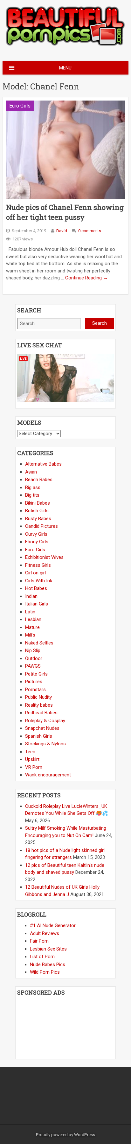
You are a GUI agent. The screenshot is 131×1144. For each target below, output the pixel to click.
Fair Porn (39, 941)
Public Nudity (38, 697)
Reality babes (39, 705)
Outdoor (33, 658)
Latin (30, 612)
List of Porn (42, 956)
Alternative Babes (43, 464)
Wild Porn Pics (45, 972)
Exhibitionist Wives (44, 557)
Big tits (32, 495)
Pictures (33, 681)
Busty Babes (38, 518)
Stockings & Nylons (45, 744)
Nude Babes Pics (47, 964)
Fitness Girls (38, 565)
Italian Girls (36, 604)
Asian (31, 472)
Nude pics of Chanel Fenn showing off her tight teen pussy (65, 212)
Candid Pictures (41, 526)
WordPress (84, 1134)
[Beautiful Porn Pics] (65, 45)
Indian (31, 596)
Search (99, 323)
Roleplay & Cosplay (45, 720)
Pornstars (35, 689)
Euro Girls (20, 106)
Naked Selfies (39, 643)
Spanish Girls (38, 736)
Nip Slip (32, 650)
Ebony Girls (36, 542)
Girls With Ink (38, 581)
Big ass (32, 487)
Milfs (30, 635)
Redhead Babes (41, 713)
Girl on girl (35, 573)
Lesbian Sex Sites (48, 949)
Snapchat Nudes (42, 728)
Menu (65, 68)
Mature (32, 627)
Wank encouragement (48, 775)
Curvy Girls (36, 534)
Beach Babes (38, 479)
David (61, 230)
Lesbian (33, 619)
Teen (30, 752)
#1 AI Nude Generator (53, 925)
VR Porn (33, 767)
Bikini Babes (37, 503)
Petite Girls (36, 674)
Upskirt (32, 759)
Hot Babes (36, 588)
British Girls (37, 510)
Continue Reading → (86, 278)
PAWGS (33, 666)
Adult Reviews (44, 933)
